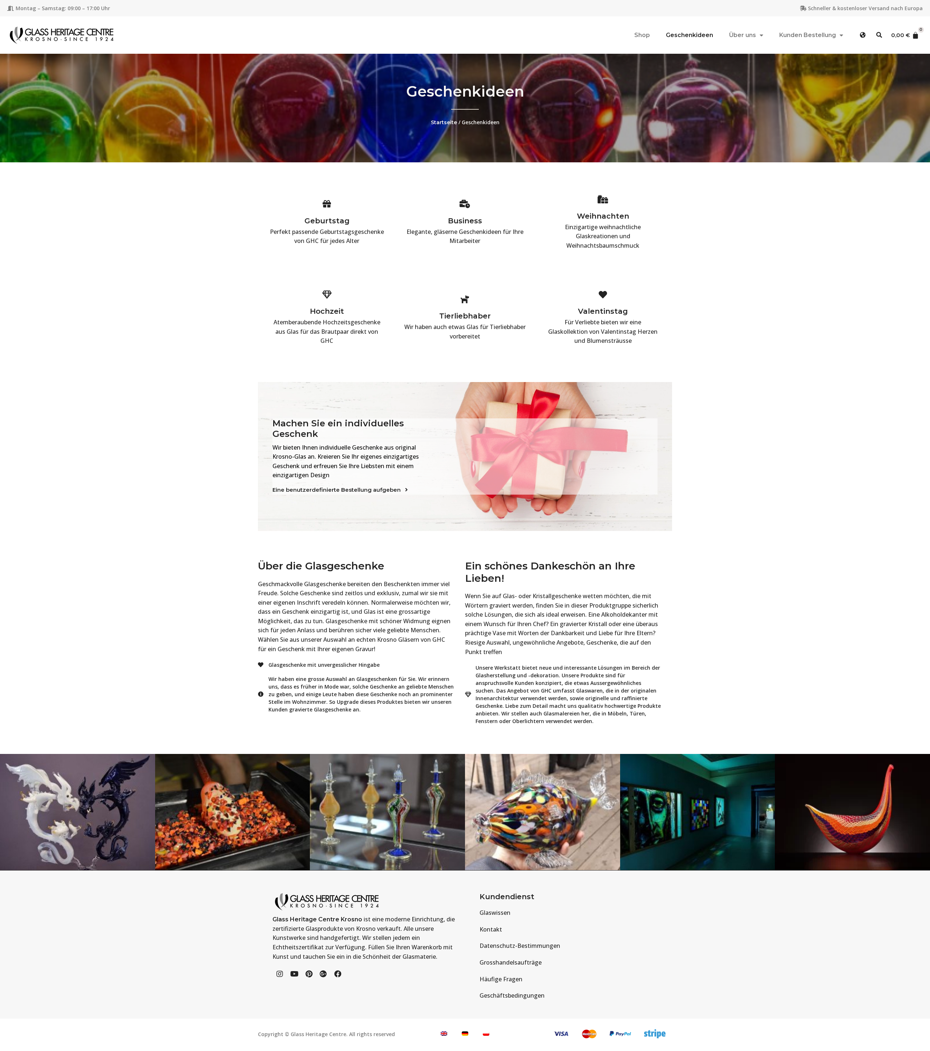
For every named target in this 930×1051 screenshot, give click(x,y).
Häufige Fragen (501, 979)
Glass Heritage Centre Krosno (317, 919)
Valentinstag (603, 311)
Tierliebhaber (465, 316)
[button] (863, 35)
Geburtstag (326, 220)
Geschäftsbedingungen (512, 995)
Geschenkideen (689, 35)
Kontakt (491, 929)
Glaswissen (495, 913)
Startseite (444, 122)
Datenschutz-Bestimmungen (520, 946)
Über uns (742, 35)
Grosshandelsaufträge (511, 962)
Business (465, 220)
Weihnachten (603, 216)
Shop (642, 35)
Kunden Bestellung (807, 35)
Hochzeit (327, 311)
